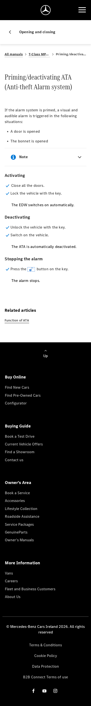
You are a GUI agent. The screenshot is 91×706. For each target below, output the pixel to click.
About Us (12, 596)
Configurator (16, 403)
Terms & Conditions (45, 645)
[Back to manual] (12, 32)
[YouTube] (44, 691)
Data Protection (45, 666)
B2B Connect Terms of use (45, 677)
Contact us (14, 459)
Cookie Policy (45, 655)
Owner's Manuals (19, 539)
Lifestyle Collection (21, 508)
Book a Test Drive (19, 436)
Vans (9, 573)
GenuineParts (16, 532)
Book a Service (17, 492)
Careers (11, 580)
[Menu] (82, 10)
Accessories (15, 500)
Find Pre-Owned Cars (23, 395)
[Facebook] (33, 691)
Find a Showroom (19, 451)
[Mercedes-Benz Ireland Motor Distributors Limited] (45, 10)
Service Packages (19, 524)
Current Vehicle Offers (24, 444)
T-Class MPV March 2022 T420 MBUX (39, 54)
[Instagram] (55, 691)
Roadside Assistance (22, 516)
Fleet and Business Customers (30, 588)
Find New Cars (17, 387)
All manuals (14, 54)
